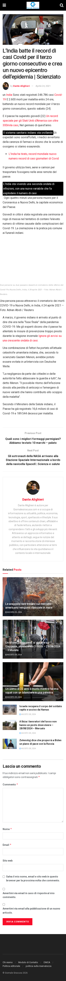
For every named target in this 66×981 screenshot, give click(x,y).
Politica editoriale (11, 966)
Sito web (7, 860)
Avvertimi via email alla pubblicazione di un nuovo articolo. (31, 910)
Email (7, 844)
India (9, 94)
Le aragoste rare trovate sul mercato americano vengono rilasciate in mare (28, 605)
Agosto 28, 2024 (28, 714)
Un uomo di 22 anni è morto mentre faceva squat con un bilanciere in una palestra (31, 690)
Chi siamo (8, 962)
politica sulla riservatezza (38, 966)
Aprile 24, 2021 (43, 86)
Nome (7, 829)
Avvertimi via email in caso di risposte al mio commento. (29, 895)
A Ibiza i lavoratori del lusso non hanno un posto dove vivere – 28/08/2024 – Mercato (38, 725)
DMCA (47, 962)
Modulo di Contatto (28, 962)
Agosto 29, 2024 (14, 612)
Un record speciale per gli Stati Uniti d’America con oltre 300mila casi (30, 120)
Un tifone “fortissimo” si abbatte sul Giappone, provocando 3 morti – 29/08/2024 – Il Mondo (32, 646)
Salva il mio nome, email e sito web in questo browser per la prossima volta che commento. (33, 878)
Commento (10, 784)
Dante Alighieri (21, 86)
